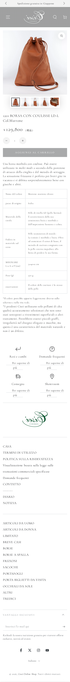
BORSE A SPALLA (16, 555)
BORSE (8, 548)
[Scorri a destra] (63, 3)
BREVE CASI (12, 542)
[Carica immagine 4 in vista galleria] (44, 102)
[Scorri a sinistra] (6, 3)
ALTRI (7, 592)
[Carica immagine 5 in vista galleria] (54, 102)
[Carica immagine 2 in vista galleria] (25, 102)
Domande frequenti (16, 478)
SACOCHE (10, 567)
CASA (7, 446)
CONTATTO (12, 484)
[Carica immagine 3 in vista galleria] (35, 102)
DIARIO (8, 497)
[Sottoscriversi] (65, 626)
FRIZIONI (10, 561)
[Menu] (8, 17)
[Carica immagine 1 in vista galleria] (15, 102)
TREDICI (9, 599)
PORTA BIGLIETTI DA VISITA (24, 580)
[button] (55, 17)
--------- (8, 491)
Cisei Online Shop (27, 674)
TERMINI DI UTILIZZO (19, 453)
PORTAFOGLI (13, 574)
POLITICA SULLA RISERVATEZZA (28, 459)
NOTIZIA (9, 503)
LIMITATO (10, 536)
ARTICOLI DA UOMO (18, 523)
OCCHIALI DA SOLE (18, 586)
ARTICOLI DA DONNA (19, 529)
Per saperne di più (21, 365)
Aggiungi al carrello (35, 152)
